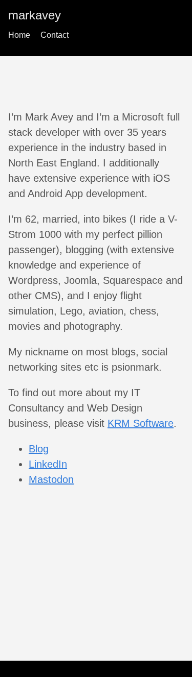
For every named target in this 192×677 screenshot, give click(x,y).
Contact (54, 35)
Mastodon (51, 479)
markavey (34, 15)
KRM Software (141, 423)
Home (19, 35)
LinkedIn (48, 464)
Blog (39, 448)
